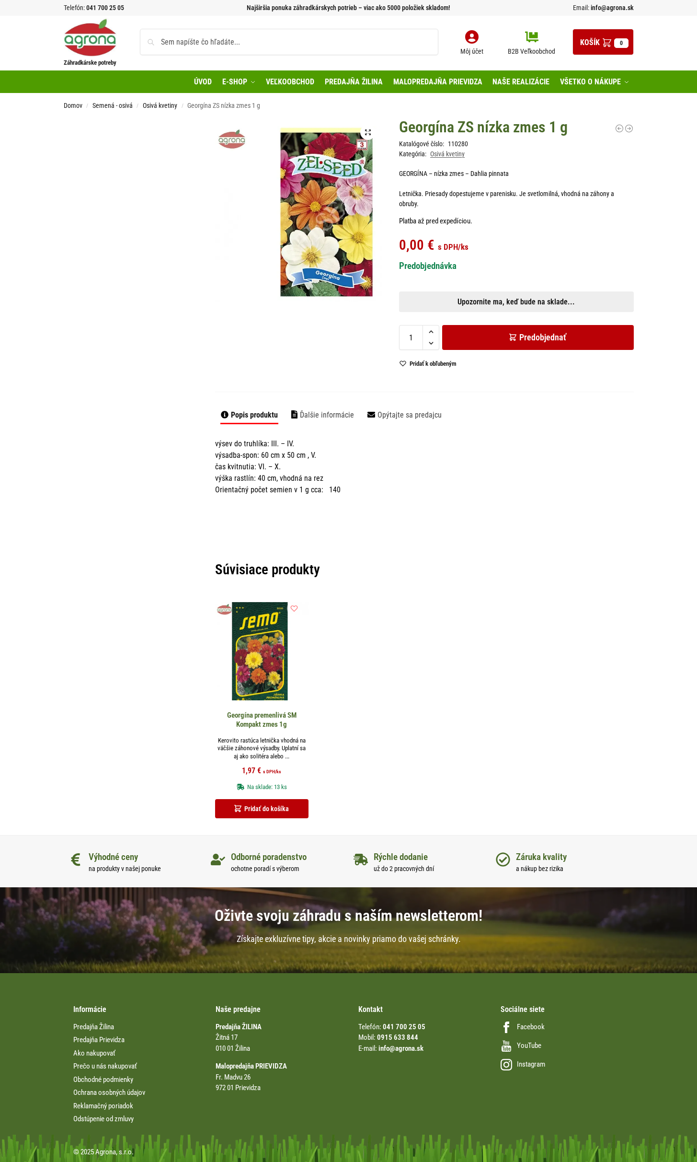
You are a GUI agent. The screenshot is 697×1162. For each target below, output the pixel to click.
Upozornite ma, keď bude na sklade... (336, 336)
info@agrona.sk (611, 8)
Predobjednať (542, 337)
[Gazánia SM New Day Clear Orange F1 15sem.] (619, 128)
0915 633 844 (397, 1037)
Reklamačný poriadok (103, 1106)
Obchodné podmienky (103, 1079)
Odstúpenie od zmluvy (103, 1119)
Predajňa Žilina (93, 1027)
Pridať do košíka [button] (266, 809)
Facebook (531, 1027)
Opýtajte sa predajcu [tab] (409, 414)
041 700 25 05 (105, 8)
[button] (603, 42)
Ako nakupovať (94, 1053)
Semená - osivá (112, 105)
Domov (73, 105)
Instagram (531, 1064)
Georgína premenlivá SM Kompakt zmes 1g (262, 720)
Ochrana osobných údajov (109, 1092)
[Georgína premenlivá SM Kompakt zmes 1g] (262, 651)
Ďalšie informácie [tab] (327, 414)
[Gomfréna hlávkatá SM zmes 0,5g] (629, 128)
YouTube (529, 1045)
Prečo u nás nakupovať (105, 1066)
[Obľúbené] (294, 608)
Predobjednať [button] (340, 358)
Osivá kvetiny (160, 105)
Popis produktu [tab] (254, 414)
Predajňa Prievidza (99, 1039)
